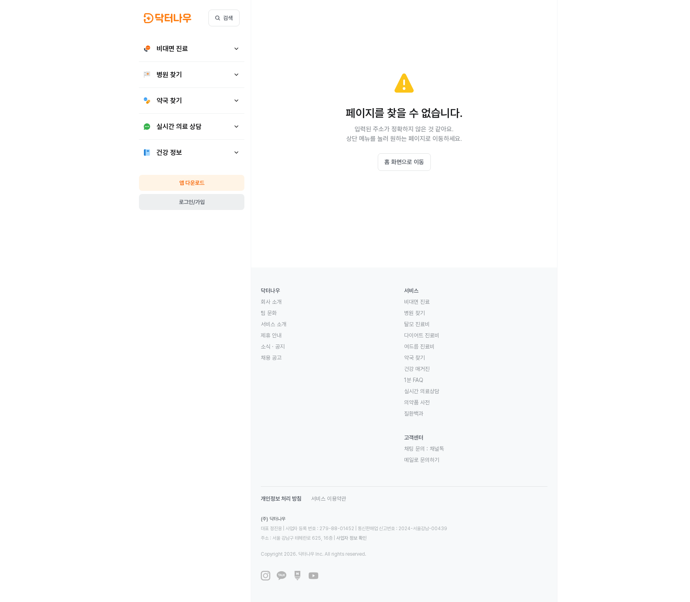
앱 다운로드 (191, 183)
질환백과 (413, 413)
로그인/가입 (192, 202)
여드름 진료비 (419, 346)
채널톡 (437, 449)
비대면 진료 (417, 302)
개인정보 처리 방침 (281, 498)
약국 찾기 (414, 357)
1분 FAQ (413, 380)
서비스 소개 (273, 324)
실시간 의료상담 (421, 391)
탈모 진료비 (417, 324)
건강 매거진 (417, 369)
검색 (228, 18)
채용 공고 (271, 357)
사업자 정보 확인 (351, 538)
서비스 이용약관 (328, 498)
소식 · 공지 (273, 346)
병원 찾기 (414, 313)
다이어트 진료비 (421, 335)
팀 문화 (269, 313)
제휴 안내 (271, 335)
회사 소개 (271, 302)
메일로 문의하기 (421, 460)
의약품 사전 (417, 402)
